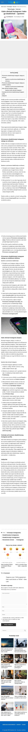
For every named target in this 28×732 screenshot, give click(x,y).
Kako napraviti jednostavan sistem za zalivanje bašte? (20, 682)
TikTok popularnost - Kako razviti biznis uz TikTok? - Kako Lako (16, 579)
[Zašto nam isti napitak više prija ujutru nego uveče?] (7, 674)
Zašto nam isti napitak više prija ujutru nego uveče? (6, 682)
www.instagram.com (17, 173)
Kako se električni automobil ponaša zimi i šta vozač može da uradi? (20, 650)
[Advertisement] (14, 54)
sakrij (16, 72)
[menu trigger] (3, 2)
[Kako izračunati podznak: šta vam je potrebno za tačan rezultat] (7, 642)
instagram (20, 540)
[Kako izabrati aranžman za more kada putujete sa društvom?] (21, 706)
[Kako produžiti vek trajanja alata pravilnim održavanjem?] (7, 658)
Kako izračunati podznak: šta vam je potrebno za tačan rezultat (7, 650)
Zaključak (4, 95)
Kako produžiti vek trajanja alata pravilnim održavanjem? (6, 666)
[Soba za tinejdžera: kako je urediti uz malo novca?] (21, 690)
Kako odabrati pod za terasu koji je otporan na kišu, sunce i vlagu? (6, 714)
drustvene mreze (8, 540)
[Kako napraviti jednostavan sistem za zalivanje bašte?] (21, 674)
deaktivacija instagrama (11, 535)
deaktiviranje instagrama (11, 537)
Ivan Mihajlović (9, 16)
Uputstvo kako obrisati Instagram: (13, 90)
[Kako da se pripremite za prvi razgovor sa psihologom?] (21, 658)
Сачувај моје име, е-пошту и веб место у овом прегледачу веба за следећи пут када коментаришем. (13, 619)
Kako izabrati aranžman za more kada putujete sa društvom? (21, 714)
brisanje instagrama (14, 532)
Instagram (6, 101)
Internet (18, 9)
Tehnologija (11, 9)
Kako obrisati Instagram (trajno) (9, 88)
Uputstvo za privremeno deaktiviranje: (14, 86)
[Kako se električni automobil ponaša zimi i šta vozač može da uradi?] (21, 642)
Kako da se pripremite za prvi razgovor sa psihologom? (20, 666)
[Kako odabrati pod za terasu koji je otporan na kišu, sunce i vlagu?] (7, 706)
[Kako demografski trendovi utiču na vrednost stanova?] (7, 690)
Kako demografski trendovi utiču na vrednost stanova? (7, 698)
